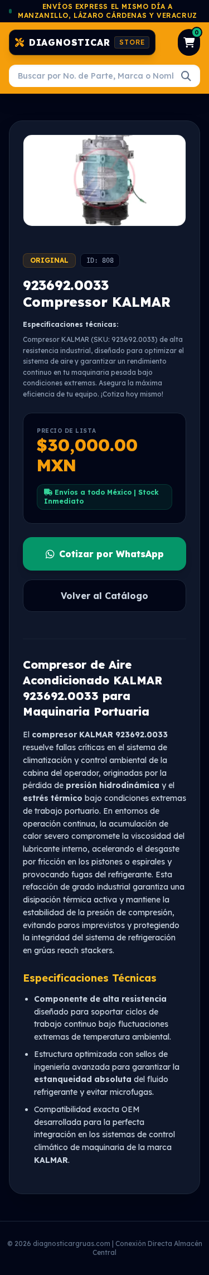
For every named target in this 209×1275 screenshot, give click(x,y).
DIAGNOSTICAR (87, 42)
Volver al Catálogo (104, 595)
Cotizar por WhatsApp (111, 553)
